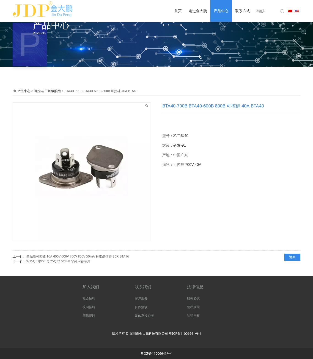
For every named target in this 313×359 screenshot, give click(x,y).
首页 (178, 10)
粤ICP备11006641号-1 (185, 333)
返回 (292, 257)
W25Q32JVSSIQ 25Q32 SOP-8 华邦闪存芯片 (58, 261)
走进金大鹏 (198, 10)
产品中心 (221, 10)
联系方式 (242, 10)
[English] (297, 10)
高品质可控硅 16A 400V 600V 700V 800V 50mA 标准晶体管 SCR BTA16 (77, 256)
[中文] (290, 10)
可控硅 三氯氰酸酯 (48, 91)
